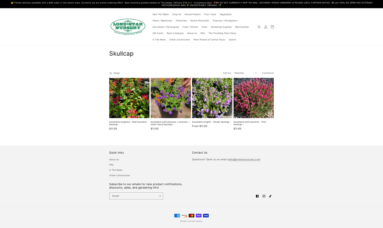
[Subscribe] (159, 195)
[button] (259, 27)
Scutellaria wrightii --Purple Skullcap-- (211, 122)
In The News (116, 170)
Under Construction (119, 175)
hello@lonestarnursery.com (244, 159)
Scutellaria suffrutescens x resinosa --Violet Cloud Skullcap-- (170, 123)
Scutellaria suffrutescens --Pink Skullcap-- (250, 123)
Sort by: (227, 73)
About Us (114, 159)
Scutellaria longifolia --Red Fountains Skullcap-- (128, 123)
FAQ (111, 164)
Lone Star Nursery (195, 221)
